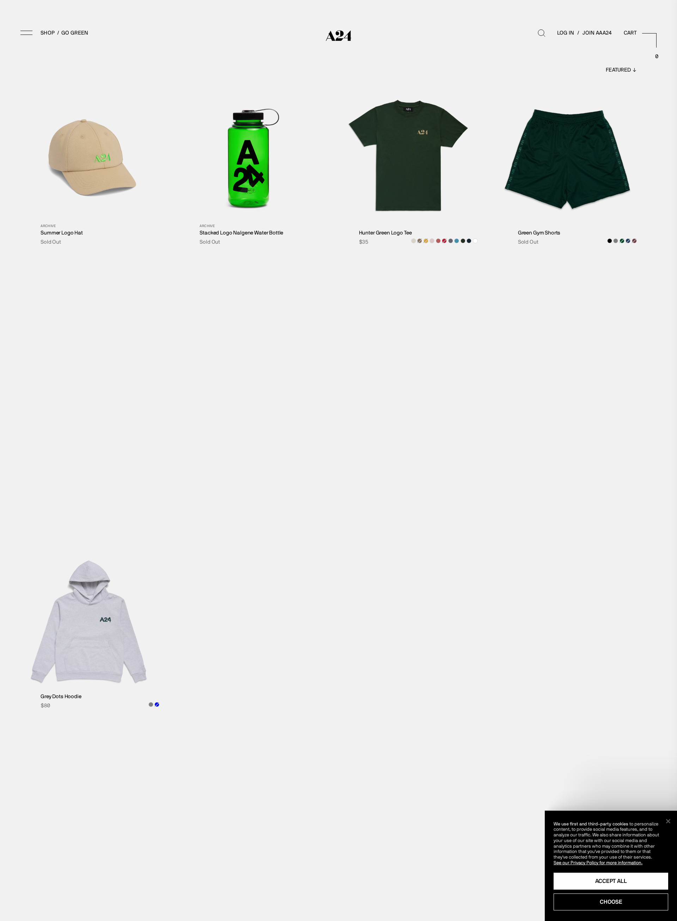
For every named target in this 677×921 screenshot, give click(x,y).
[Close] (668, 821)
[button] (37, 32)
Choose (611, 901)
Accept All (611, 881)
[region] (611, 866)
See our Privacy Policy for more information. (598, 862)
